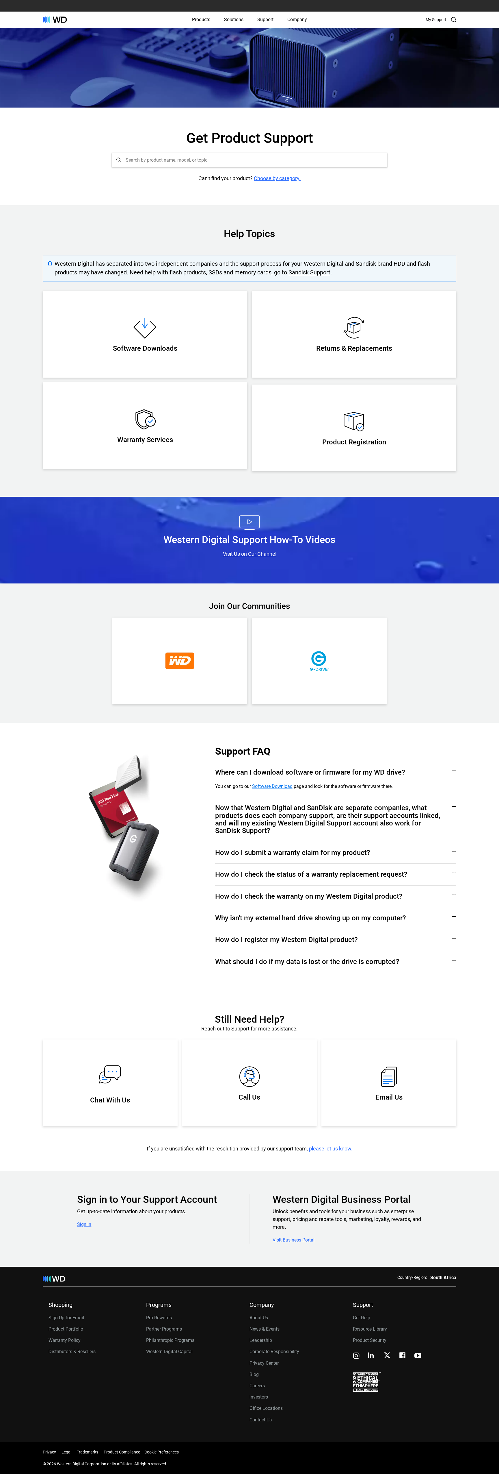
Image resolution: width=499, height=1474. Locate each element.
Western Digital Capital (169, 1351)
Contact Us (261, 1420)
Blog (254, 1374)
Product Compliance (122, 1452)
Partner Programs (164, 1329)
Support (265, 19)
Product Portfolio (66, 1329)
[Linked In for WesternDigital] (371, 1356)
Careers (257, 1385)
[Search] (453, 19)
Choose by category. (277, 178)
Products (201, 19)
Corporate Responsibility (274, 1351)
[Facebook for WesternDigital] (402, 1356)
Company (297, 19)
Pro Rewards (159, 1317)
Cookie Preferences (161, 1452)
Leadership (261, 1340)
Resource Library (370, 1329)
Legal (66, 1452)
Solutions (233, 19)
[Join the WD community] (179, 661)
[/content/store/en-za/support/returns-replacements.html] (354, 330)
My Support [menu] (436, 19)
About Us (259, 1317)
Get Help (361, 1317)
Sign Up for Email (66, 1317)
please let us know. (331, 1149)
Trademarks (87, 1452)
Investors (259, 1397)
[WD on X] (387, 1355)
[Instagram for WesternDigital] (356, 1356)
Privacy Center (264, 1363)
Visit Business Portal (293, 1240)
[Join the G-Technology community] (319, 661)
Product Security (369, 1340)
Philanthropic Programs (170, 1340)
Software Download (272, 786)
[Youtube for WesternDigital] (417, 1356)
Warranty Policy (65, 1340)
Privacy (49, 1452)
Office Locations (266, 1408)
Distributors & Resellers (72, 1351)
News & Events (265, 1329)
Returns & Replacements (354, 348)
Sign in (84, 1224)
